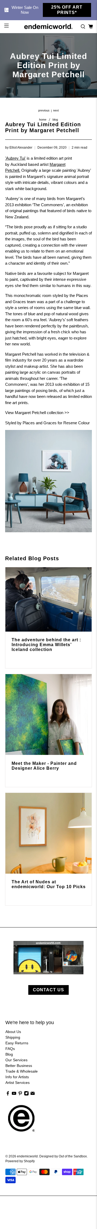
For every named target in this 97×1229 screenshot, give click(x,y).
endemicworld (27, 1156)
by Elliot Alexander (18, 147)
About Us (13, 1032)
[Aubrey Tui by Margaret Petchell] (48, 530)
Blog (55, 119)
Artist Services (17, 1082)
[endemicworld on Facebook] (7, 1094)
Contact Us (48, 990)
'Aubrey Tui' (15, 158)
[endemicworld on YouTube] (14, 1094)
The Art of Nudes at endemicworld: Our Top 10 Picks (49, 884)
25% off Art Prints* (66, 10)
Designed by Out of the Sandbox (63, 1156)
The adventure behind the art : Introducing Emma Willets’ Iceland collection (46, 645)
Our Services (16, 1060)
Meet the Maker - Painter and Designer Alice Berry (44, 766)
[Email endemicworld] (32, 1094)
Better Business (18, 1065)
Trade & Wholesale (21, 1071)
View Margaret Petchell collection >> (37, 412)
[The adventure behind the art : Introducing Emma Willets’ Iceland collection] (48, 599)
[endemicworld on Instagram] (26, 1094)
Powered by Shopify (20, 1161)
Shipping (12, 1037)
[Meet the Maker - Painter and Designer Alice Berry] (48, 714)
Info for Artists (17, 1077)
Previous (44, 110)
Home (42, 119)
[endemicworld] (48, 26)
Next (56, 110)
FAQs (10, 1048)
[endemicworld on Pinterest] (20, 1094)
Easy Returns (16, 1043)
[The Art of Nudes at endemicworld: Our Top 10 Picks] (48, 833)
